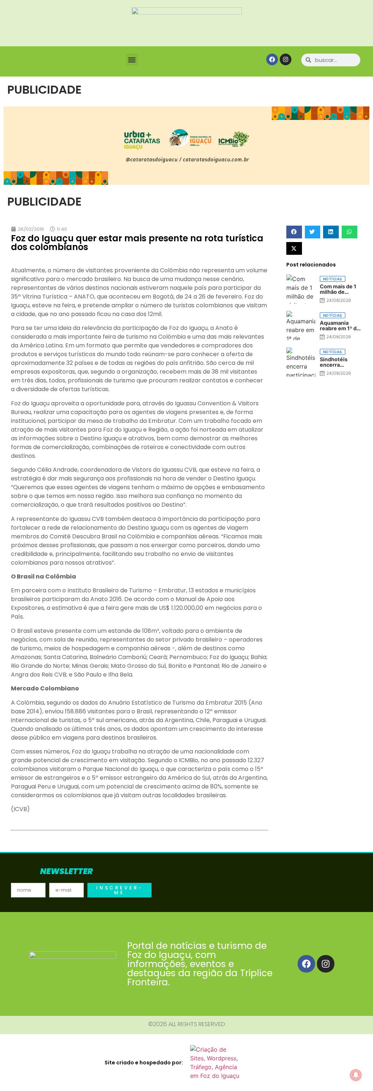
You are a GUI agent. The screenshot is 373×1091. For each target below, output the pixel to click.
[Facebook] (272, 59)
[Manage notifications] (356, 1075)
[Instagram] (285, 59)
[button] (132, 60)
